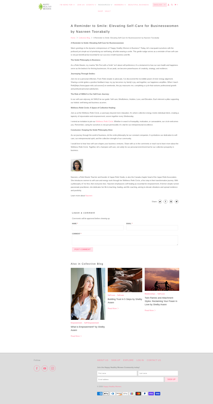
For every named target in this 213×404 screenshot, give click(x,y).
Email (129, 224)
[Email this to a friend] (176, 201)
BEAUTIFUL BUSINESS (138, 5)
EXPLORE (128, 360)
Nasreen (88, 196)
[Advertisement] (51, 74)
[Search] (172, 5)
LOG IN (140, 360)
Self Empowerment (91, 323)
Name (75, 224)
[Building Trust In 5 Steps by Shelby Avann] (125, 280)
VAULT (108, 11)
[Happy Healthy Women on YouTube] (45, 368)
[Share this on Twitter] (160, 201)
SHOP (100, 11)
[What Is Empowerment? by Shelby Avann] (88, 294)
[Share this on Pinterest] (171, 201)
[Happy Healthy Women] (45, 7)
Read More (75, 336)
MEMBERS (119, 5)
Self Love (111, 295)
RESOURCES (104, 5)
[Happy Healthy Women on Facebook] (37, 368)
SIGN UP (115, 360)
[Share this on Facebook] (165, 201)
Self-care (120, 295)
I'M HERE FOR (66, 5)
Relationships (150, 294)
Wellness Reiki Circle (104, 121)
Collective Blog (85, 38)
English (158, 5)
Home (73, 38)
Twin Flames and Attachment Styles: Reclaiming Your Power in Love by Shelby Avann (161, 301)
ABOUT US (102, 360)
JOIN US (81, 5)
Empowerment (76, 323)
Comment (76, 234)
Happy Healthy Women (112, 386)
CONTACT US (154, 360)
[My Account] (168, 5)
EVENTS (91, 5)
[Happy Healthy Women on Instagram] (53, 368)
